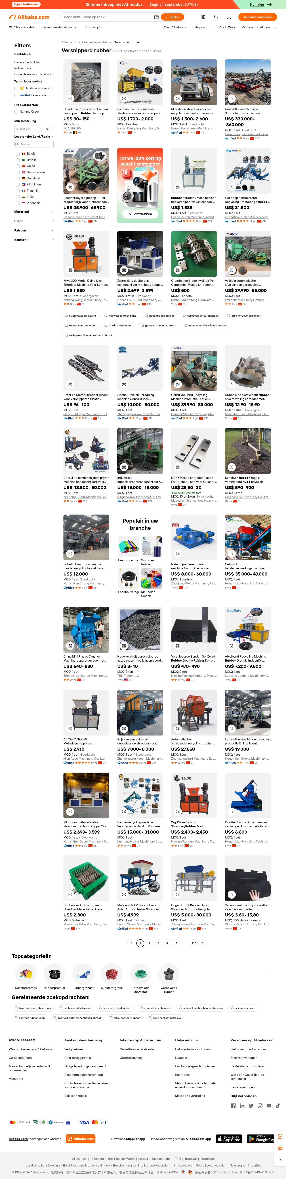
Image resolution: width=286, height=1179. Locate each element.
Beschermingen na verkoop (83, 1074)
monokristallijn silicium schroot (208, 325)
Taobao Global (161, 1158)
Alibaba (67, 42)
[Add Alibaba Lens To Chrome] (80, 1138)
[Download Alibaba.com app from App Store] (229, 1138)
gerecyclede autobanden (203, 315)
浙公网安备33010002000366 (216, 1172)
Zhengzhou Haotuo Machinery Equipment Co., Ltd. (86, 675)
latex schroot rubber (127, 1017)
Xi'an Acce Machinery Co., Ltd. (84, 758)
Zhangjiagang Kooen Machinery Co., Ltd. (140, 758)
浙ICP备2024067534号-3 (257, 1172)
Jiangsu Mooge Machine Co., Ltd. (86, 414)
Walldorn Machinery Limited (244, 300)
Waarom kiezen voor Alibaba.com (32, 1049)
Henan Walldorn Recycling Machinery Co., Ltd (194, 414)
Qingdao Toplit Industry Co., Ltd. (139, 497)
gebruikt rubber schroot (160, 325)
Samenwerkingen (243, 1087)
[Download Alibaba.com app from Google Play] (262, 1138)
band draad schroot (161, 315)
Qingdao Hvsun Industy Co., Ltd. (247, 497)
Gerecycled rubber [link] (127, 42)
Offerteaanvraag (131, 1057)
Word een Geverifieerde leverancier (247, 1076)
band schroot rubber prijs (35, 1008)
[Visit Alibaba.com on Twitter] (251, 1105)
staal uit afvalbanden (157, 1008)
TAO (178, 1158)
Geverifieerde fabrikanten (138, 1049)
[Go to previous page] (131, 943)
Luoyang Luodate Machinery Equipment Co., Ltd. (248, 675)
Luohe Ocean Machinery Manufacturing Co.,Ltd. (194, 217)
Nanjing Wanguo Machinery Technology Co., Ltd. (86, 300)
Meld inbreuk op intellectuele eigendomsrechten (195, 1085)
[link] (280, 1136)
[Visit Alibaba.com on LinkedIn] (242, 1105)
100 (194, 943)
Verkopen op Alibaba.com (248, 1049)
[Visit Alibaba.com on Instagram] (260, 1105)
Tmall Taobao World (121, 1158)
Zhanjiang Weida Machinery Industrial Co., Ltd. (194, 583)
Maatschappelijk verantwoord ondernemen (29, 1068)
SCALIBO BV (72, 128)
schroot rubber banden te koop (203, 1008)
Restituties (182, 1074)
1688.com (97, 1158)
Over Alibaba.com (22, 1040)
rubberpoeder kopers (77, 1008)
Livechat (181, 1057)
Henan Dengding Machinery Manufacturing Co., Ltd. (140, 128)
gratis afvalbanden (120, 325)
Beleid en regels (75, 1095)
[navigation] (34, 493)
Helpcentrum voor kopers (193, 1049)
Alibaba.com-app (198, 1139)
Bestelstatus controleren (248, 1066)
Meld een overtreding (190, 1095)
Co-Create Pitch (20, 1057)
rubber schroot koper (82, 325)
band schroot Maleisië (167, 1017)
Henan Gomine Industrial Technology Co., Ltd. (86, 217)
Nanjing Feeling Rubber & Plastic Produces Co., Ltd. (194, 675)
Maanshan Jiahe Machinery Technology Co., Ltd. (248, 414)
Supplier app (135, 1139)
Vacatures (16, 1078)
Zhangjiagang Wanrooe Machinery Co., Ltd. (140, 414)
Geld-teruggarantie (77, 1057)
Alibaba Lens (18, 1139)
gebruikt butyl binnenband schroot (79, 1017)
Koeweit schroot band (122, 315)
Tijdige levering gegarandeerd (85, 1066)
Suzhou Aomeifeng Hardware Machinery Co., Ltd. (194, 300)
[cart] (216, 17)
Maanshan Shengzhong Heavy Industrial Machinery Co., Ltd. (194, 500)
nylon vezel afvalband (82, 315)
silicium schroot (246, 1008)
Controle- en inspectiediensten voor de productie (86, 1085)
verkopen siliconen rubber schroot (90, 335)
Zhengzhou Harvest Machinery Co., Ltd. (248, 217)
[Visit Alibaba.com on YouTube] (269, 1105)
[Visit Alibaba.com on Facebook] (233, 1105)
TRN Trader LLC (128, 675)
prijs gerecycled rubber (246, 315)
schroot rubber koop (32, 1017)
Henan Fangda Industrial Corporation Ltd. (248, 134)
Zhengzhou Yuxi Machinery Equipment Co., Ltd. (194, 758)
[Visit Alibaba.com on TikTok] (278, 1105)
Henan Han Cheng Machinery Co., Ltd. (194, 128)
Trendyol (191, 1158)
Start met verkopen (244, 1057)
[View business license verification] (183, 1172)
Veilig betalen (73, 1049)
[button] (156, 17)
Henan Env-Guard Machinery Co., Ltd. (140, 300)
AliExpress (79, 1158)
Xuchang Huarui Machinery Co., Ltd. (86, 497)
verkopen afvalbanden (117, 1008)
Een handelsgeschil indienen (195, 1066)
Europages (207, 1158)
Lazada (143, 1158)
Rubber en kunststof (92, 42)
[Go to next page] (203, 943)
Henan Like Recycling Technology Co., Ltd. (248, 583)
